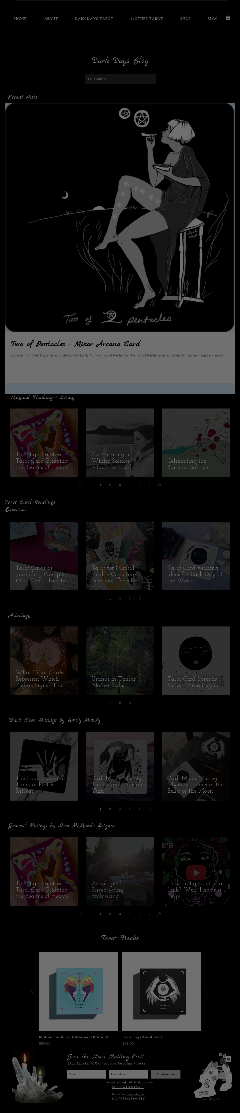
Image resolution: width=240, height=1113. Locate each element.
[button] (186, 511)
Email (64, 575)
